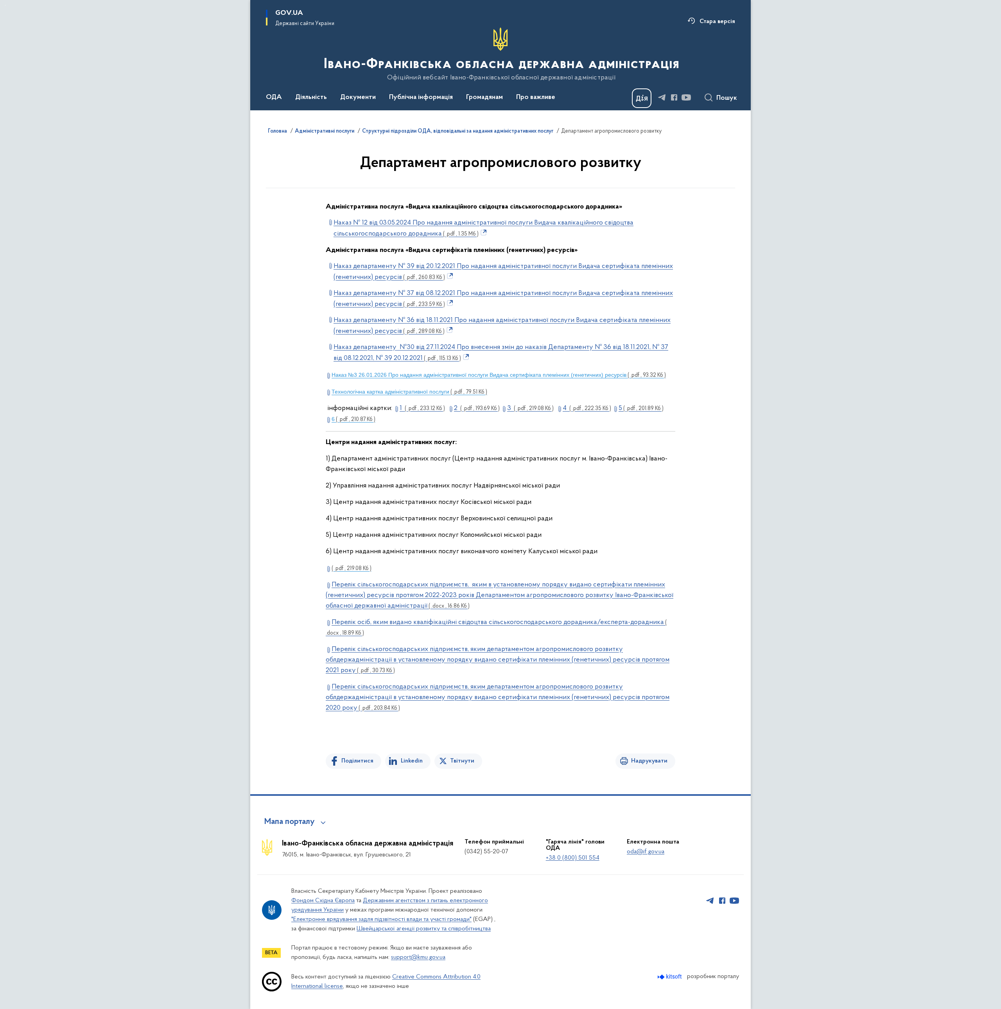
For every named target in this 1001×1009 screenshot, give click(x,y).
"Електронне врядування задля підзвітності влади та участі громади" (381, 919)
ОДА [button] (274, 97)
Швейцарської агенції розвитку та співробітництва (424, 929)
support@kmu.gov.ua (418, 957)
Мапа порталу (289, 822)
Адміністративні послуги (324, 131)
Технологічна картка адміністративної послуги (409, 391)
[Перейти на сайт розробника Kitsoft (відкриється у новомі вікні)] (670, 977)
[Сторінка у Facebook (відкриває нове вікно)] (674, 97)
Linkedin (412, 761)
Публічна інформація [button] (421, 97)
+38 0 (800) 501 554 (572, 858)
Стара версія (717, 21)
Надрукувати (649, 761)
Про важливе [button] (535, 97)
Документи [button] (358, 97)
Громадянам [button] (484, 97)
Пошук (726, 98)
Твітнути (462, 761)
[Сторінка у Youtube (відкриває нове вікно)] (686, 97)
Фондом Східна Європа (323, 900)
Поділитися (357, 761)
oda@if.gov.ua (645, 852)
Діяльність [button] (311, 97)
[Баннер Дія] (641, 98)
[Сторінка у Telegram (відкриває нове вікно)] (662, 97)
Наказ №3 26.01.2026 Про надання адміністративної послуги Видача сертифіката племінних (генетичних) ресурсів (499, 375)
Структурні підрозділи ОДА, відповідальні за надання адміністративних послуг (457, 131)
